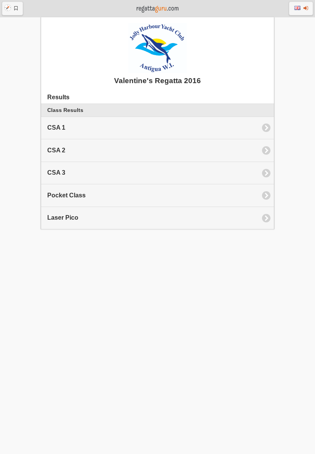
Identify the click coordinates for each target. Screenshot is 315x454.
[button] (12, 8)
